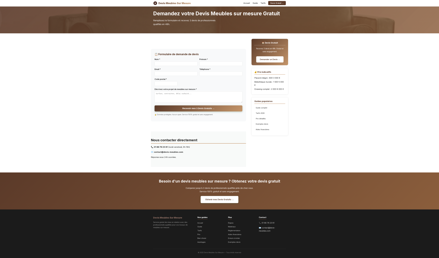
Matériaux (232, 227)
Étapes (230, 223)
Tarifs (263, 3)
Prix (198, 234)
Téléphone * (204, 69)
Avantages (201, 242)
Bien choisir (201, 238)
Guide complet (261, 108)
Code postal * (161, 79)
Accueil (246, 3)
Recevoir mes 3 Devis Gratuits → (198, 108)
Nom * (157, 59)
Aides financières (262, 129)
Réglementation (234, 231)
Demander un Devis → (270, 59)
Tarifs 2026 (260, 113)
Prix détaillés (261, 119)
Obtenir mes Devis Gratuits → (219, 199)
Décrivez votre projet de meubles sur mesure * (176, 89)
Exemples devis (262, 124)
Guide (255, 3)
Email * (158, 69)
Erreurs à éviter (234, 238)
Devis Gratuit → (277, 3)
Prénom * (203, 59)
